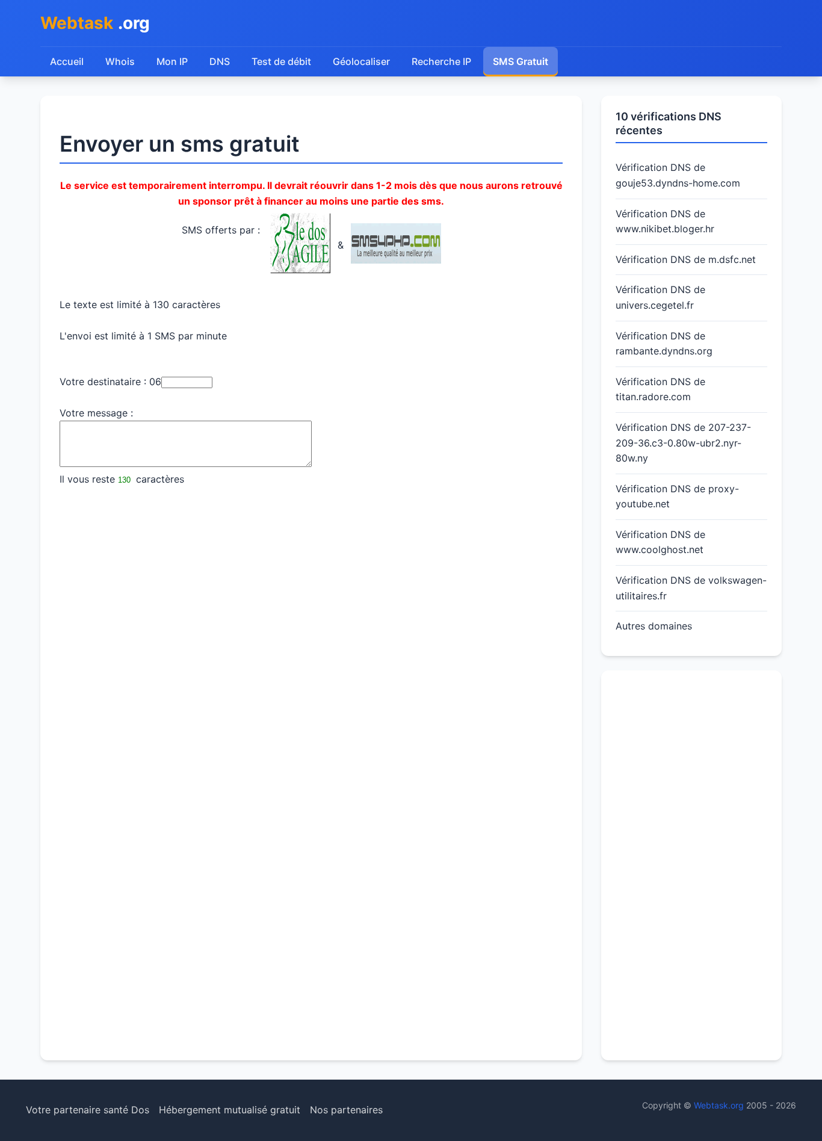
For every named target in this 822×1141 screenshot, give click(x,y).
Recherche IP (441, 61)
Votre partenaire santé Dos (87, 1110)
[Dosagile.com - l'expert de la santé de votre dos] (300, 270)
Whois (120, 61)
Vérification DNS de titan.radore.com (660, 389)
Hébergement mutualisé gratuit (229, 1110)
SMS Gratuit (520, 61)
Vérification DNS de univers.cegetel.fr (660, 297)
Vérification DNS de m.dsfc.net (686, 259)
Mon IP (172, 61)
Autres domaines (654, 626)
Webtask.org (719, 1105)
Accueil (67, 61)
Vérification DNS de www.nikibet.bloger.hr (665, 221)
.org (95, 23)
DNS (219, 61)
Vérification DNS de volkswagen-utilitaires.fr (691, 588)
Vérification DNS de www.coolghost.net (660, 542)
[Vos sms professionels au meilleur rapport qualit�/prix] (396, 260)
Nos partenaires (346, 1110)
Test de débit (281, 61)
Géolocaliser (361, 61)
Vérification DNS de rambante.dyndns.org (664, 343)
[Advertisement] (691, 865)
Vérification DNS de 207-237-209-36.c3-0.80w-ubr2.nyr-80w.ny (683, 442)
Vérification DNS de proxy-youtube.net (677, 496)
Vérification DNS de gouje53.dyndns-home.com (678, 175)
